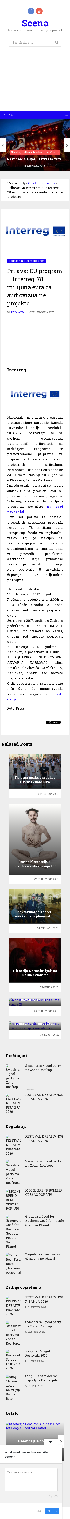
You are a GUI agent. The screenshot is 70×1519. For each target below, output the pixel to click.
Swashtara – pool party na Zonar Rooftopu (43, 1067)
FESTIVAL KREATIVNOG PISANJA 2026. (44, 1097)
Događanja (16, 261)
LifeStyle (30, 261)
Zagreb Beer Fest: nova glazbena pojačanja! (42, 1256)
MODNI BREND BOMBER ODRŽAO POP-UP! (43, 1192)
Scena (35, 23)
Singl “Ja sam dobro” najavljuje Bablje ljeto (41, 1378)
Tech (41, 261)
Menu (8, 115)
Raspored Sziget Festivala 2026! (37, 1353)
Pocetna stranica (41, 183)
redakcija (18, 312)
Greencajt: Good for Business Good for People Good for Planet (44, 1220)
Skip (39, 1511)
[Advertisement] (35, 83)
